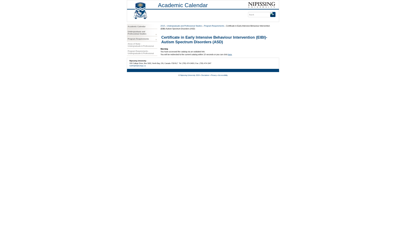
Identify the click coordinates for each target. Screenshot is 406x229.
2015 (162, 26)
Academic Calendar (183, 5)
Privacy (214, 75)
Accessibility (223, 75)
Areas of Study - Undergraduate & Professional (141, 45)
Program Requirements (138, 39)
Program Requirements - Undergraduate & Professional (141, 52)
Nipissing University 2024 (190, 75)
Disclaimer (205, 75)
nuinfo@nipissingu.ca (137, 66)
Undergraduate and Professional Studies (137, 33)
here (230, 54)
